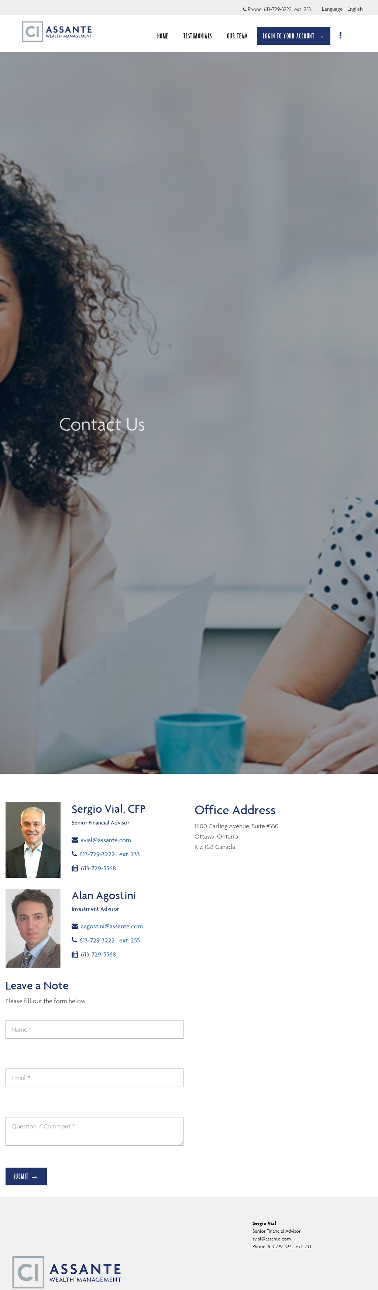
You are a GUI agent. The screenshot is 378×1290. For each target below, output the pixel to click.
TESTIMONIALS (197, 35)
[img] (189, 387)
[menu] (341, 36)
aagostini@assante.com (111, 926)
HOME (163, 35)
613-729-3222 (109, 854)
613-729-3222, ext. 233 (287, 9)
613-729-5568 (98, 868)
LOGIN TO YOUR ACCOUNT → (294, 35)
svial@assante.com (105, 840)
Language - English (342, 9)
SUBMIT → (26, 1176)
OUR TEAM (237, 35)
